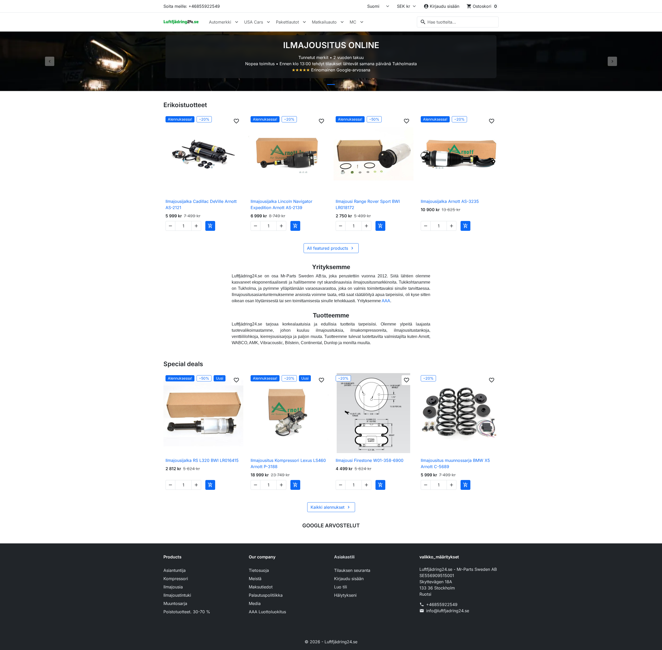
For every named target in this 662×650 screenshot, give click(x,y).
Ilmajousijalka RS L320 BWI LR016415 (202, 460)
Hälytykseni (345, 595)
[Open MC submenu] (361, 22)
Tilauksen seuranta (352, 570)
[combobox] (458, 22)
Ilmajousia (173, 586)
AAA (386, 301)
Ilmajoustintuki (177, 595)
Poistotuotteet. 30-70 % (186, 611)
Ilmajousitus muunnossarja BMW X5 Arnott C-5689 (455, 463)
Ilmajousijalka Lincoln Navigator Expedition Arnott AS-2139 (281, 204)
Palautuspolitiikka (266, 595)
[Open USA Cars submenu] (268, 22)
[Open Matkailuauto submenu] (342, 22)
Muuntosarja (175, 603)
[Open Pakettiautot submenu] (304, 22)
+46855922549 (441, 604)
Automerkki (220, 22)
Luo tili (340, 586)
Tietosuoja (259, 570)
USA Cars (253, 22)
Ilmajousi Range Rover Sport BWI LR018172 (368, 204)
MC (353, 22)
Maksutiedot (261, 586)
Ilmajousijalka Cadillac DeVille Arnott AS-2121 (201, 204)
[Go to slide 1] (331, 84)
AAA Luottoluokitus (267, 611)
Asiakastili (344, 556)
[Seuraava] (612, 61)
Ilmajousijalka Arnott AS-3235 (450, 201)
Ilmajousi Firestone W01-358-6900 (369, 460)
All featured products (331, 248)
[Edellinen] (49, 61)
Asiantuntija (174, 570)
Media (255, 603)
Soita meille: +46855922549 (191, 6)
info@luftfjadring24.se (447, 610)
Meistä (255, 578)
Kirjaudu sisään (349, 578)
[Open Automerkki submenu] (236, 22)
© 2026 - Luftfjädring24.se (331, 641)
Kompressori (175, 578)
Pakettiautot (287, 22)
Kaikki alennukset (331, 507)
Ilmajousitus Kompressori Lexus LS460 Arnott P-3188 (288, 463)
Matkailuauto (324, 22)
